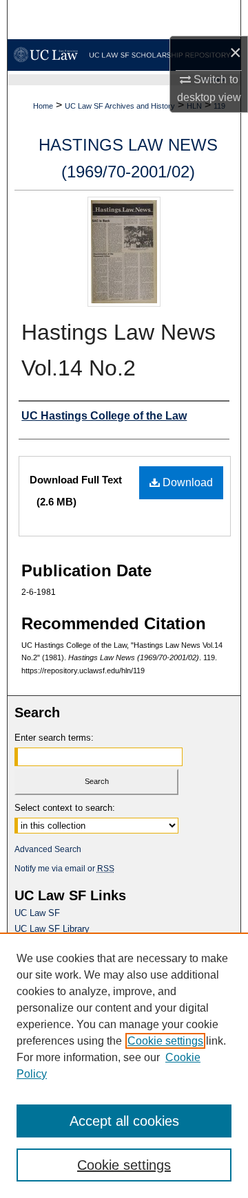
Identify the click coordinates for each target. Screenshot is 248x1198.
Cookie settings (165, 1041)
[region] (124, 1065)
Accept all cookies (124, 1121)
